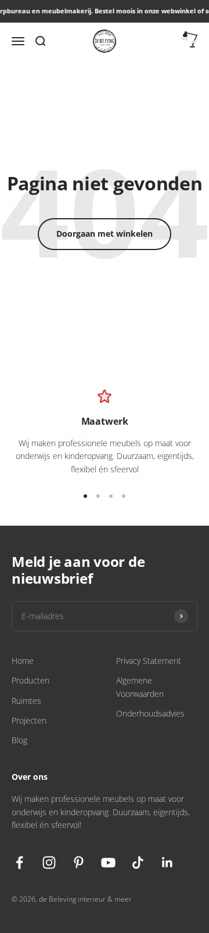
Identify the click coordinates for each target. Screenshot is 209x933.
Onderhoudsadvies (150, 713)
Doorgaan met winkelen (104, 233)
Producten (30, 680)
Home (23, 660)
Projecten (29, 720)
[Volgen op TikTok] (138, 862)
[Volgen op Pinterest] (79, 862)
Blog (19, 740)
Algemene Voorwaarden (140, 687)
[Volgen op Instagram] (49, 862)
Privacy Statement (148, 660)
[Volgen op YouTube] (108, 862)
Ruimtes (26, 700)
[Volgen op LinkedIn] (167, 862)
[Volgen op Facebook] (19, 862)
